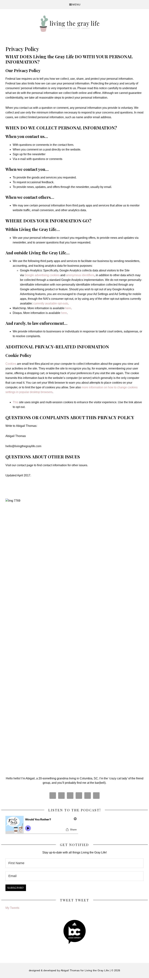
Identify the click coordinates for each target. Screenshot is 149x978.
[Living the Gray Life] (74, 24)
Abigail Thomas (70, 970)
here (64, 312)
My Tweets (12, 907)
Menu (76, 4)
